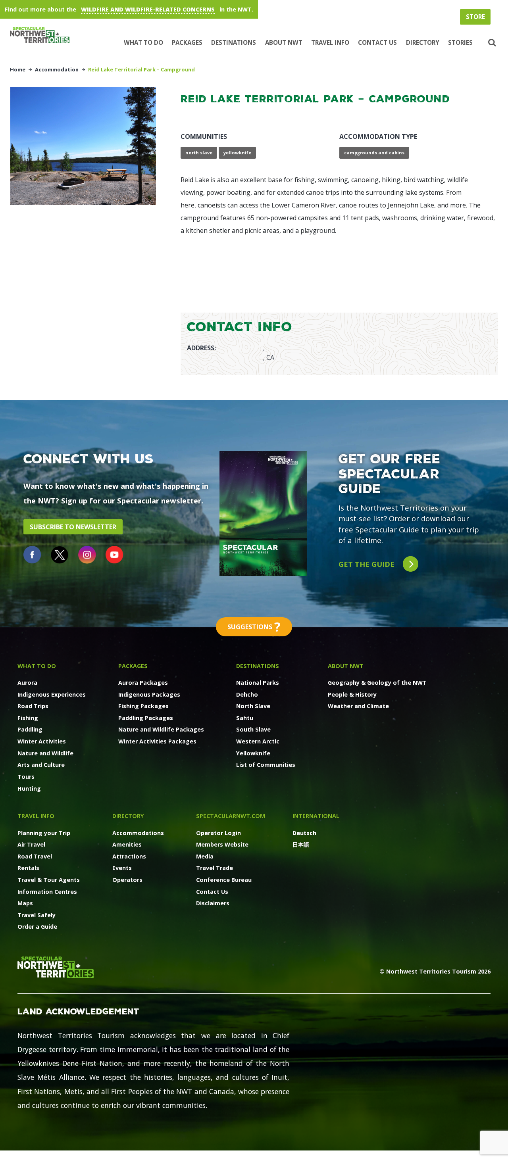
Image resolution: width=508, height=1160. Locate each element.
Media (205, 856)
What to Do (143, 42)
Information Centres (47, 891)
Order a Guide (37, 926)
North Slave (253, 706)
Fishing (27, 718)
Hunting (29, 788)
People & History (352, 694)
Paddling (29, 729)
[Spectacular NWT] (43, 35)
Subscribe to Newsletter (73, 526)
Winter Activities (41, 741)
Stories (460, 42)
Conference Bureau (224, 879)
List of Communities (265, 764)
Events (122, 868)
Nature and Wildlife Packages (161, 729)
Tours (26, 776)
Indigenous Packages (149, 694)
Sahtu (244, 718)
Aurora (27, 682)
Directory (422, 42)
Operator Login (218, 833)
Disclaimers (212, 903)
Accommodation (57, 69)
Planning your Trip (43, 833)
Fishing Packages (143, 706)
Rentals (28, 868)
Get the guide (367, 564)
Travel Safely (36, 915)
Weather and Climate (358, 706)
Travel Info (330, 42)
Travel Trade (214, 868)
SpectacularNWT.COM (230, 816)
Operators (127, 879)
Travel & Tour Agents (48, 879)
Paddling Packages (145, 718)
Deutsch (304, 833)
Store (475, 17)
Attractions (129, 856)
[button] (490, 43)
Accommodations (138, 833)
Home (17, 69)
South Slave (253, 729)
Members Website (222, 844)
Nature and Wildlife (45, 753)
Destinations (233, 42)
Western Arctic (257, 741)
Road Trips (32, 706)
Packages (187, 42)
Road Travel (34, 856)
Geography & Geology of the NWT (377, 682)
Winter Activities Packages (157, 741)
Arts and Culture (41, 764)
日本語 (300, 844)
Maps (25, 903)
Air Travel (31, 844)
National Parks (257, 682)
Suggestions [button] (254, 626)
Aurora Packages (143, 682)
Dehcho (247, 694)
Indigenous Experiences (51, 694)
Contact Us (377, 42)
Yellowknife (253, 753)
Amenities (127, 844)
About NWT (283, 42)
